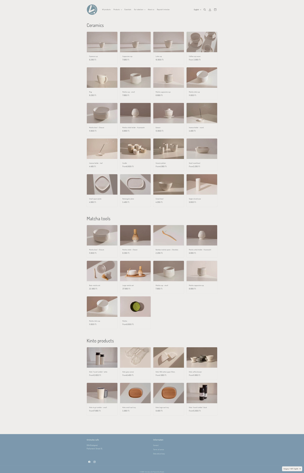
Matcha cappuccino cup (163, 92)
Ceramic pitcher (161, 163)
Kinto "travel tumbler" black (198, 407)
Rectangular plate (128, 199)
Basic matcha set (94, 285)
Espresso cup (93, 56)
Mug (90, 92)
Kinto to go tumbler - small (98, 407)
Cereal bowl (160, 199)
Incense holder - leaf (96, 163)
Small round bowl (194, 163)
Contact (156, 445)
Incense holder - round (196, 127)
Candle (124, 163)
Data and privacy (159, 453)
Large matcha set (128, 285)
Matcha (124, 321)
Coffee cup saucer (195, 56)
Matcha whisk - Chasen (130, 250)
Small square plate (95, 199)
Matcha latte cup (194, 92)
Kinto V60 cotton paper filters (165, 372)
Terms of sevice (158, 449)
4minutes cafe (149, 472)
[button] (117, 9)
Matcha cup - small (128, 92)
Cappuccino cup (127, 56)
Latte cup (159, 56)
